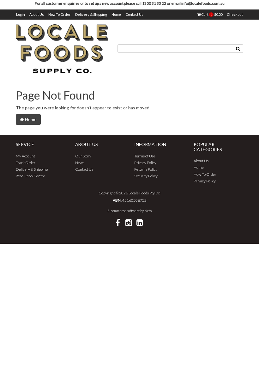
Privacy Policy (145, 162)
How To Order (59, 14)
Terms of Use (144, 156)
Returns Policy (145, 169)
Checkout (235, 14)
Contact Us (134, 14)
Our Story (83, 156)
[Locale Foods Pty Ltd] (62, 48)
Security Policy (146, 176)
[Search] (238, 48)
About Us (36, 14)
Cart (211, 14)
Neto (148, 211)
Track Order (25, 162)
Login (20, 14)
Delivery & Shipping (91, 14)
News (79, 162)
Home (116, 14)
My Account (25, 156)
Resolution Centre (30, 176)
